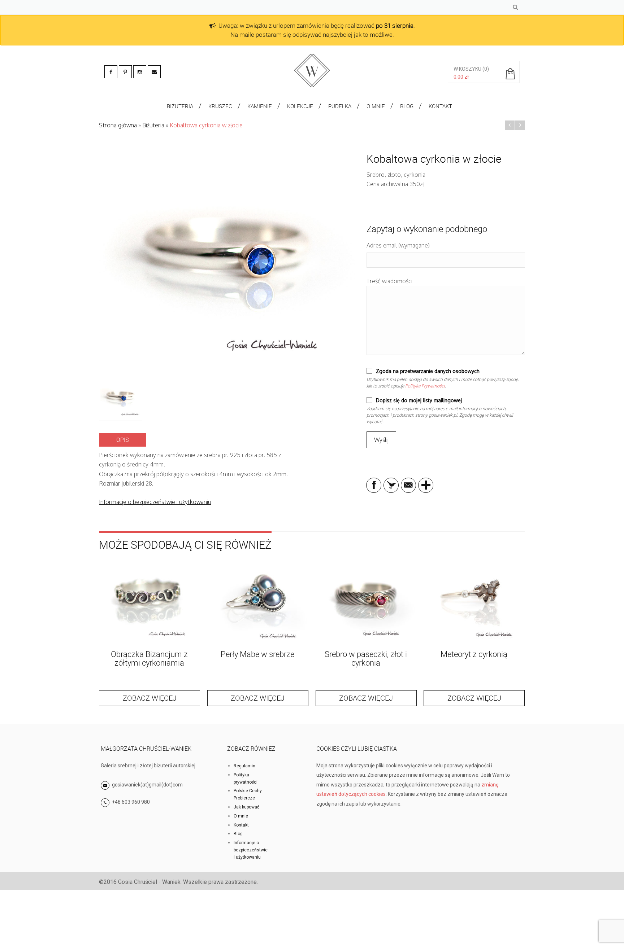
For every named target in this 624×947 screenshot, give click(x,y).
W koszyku (467, 69)
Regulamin (244, 765)
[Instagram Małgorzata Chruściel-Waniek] (139, 71)
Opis (122, 440)
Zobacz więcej (150, 698)
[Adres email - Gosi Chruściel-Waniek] (154, 71)
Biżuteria (153, 125)
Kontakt (241, 825)
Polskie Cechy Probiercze (248, 794)
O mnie (241, 816)
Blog (238, 833)
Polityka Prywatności (425, 386)
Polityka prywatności (245, 778)
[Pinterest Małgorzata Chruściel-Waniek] (125, 71)
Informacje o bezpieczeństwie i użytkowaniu (155, 501)
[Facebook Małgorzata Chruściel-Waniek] (110, 71)
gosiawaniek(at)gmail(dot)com (147, 785)
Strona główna (118, 125)
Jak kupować (246, 807)
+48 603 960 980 (131, 802)
